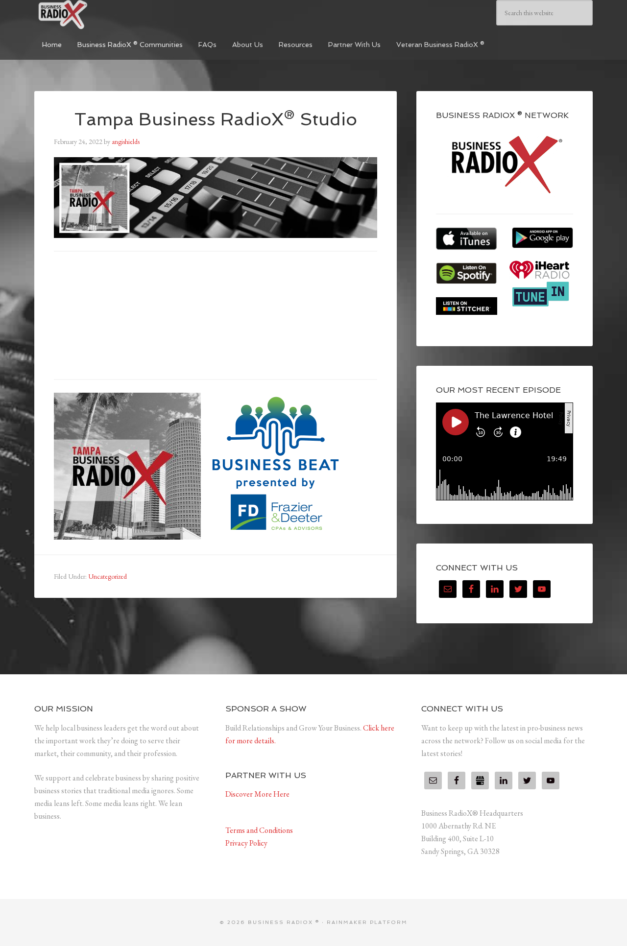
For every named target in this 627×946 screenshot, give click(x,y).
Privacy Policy (246, 843)
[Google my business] (480, 780)
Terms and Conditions (259, 830)
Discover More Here (257, 794)
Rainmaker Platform (367, 922)
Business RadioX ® (107, 14)
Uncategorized (107, 576)
